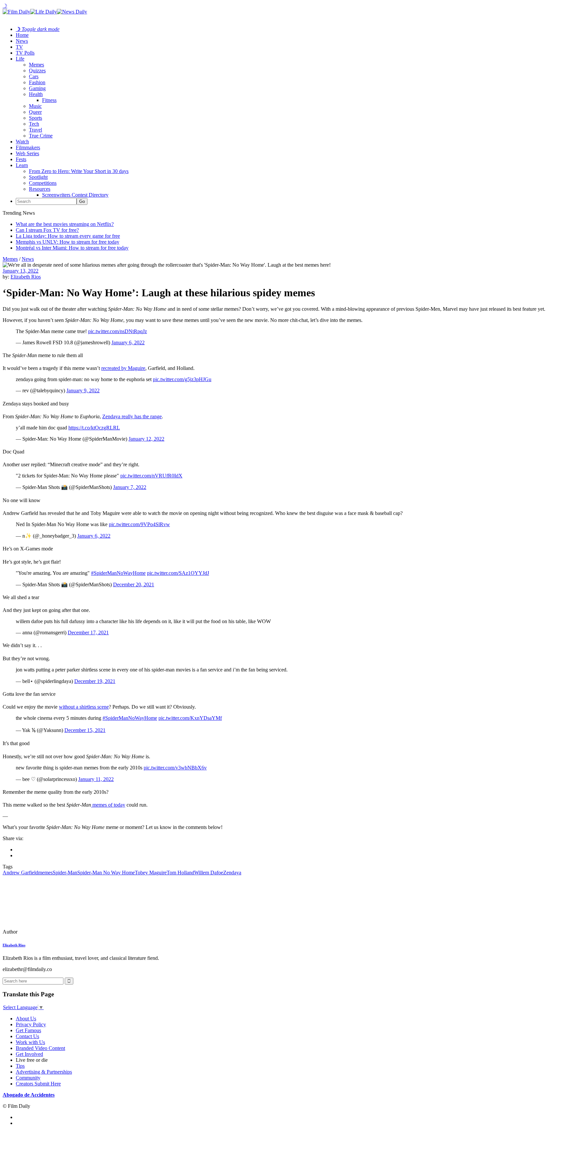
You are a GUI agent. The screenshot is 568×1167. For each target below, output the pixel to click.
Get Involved (29, 1054)
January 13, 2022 (20, 271)
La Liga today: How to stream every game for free (68, 236)
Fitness (49, 100)
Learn (22, 165)
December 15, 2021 (85, 730)
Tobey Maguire (151, 872)
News (22, 41)
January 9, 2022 (83, 390)
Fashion (37, 82)
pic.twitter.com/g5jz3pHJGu (182, 379)
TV (19, 47)
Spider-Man (65, 872)
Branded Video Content (40, 1048)
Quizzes (37, 70)
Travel (35, 130)
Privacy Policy (31, 1024)
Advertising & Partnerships (44, 1072)
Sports (35, 118)
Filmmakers (28, 147)
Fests (21, 159)
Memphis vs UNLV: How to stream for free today (67, 242)
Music (35, 106)
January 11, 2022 (96, 779)
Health (36, 94)
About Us (26, 1018)
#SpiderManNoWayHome (118, 573)
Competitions (43, 183)
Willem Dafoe (208, 872)
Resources (39, 189)
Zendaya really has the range (132, 416)
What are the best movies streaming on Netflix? (65, 224)
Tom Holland (180, 872)
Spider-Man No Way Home (106, 872)
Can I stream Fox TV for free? (47, 230)
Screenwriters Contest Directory (75, 195)
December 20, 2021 (133, 584)
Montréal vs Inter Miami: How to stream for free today (72, 248)
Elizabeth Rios (26, 277)
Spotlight (38, 177)
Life (20, 58)
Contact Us (27, 1036)
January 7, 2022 (129, 487)
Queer (35, 112)
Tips (20, 1066)
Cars (33, 76)
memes (45, 872)
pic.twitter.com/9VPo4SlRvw (139, 524)
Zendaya (232, 872)
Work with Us (30, 1042)
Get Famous (28, 1030)
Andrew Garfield (20, 872)
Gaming (37, 88)
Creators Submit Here (38, 1083)
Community (28, 1078)
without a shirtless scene (84, 707)
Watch (22, 141)
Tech (34, 124)
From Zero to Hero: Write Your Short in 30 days (79, 171)
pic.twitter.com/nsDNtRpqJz (117, 331)
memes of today (108, 805)
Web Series (27, 153)
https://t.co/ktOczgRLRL (94, 427)
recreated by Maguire (123, 368)
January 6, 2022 (128, 342)
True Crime (41, 135)
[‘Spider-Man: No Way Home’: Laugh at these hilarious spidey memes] (48, 932)
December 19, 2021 (94, 681)
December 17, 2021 (88, 632)
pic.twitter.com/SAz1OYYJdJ (178, 573)
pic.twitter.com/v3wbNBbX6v (175, 767)
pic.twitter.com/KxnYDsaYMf (190, 718)
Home (22, 35)
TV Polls (25, 53)
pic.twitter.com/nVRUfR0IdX (151, 475)
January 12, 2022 (146, 439)
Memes (36, 64)
